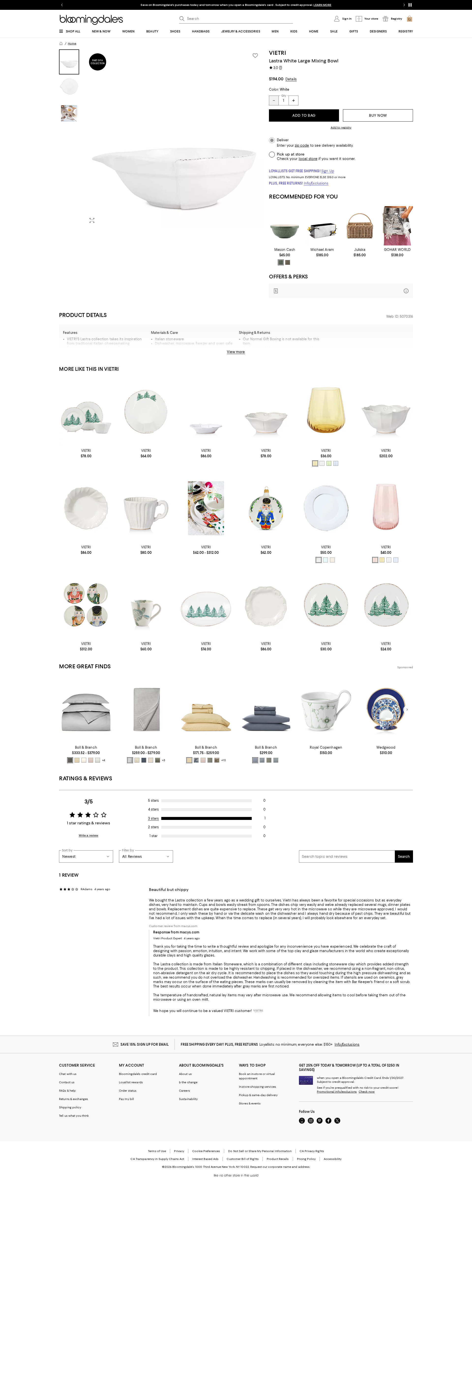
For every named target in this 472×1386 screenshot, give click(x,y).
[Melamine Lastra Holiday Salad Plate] (386, 605)
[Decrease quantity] (274, 100)
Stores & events (250, 1103)
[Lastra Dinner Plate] (326, 508)
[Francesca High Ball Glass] (386, 508)
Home (72, 43)
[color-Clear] (322, 463)
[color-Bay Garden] (196, 760)
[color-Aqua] (325, 559)
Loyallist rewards (131, 1082)
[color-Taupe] (287, 262)
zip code (302, 145)
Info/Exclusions (316, 183)
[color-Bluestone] (275, 760)
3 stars (153, 818)
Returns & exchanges (73, 1099)
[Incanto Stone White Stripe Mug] (146, 508)
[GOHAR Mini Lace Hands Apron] (397, 226)
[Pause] (410, 5)
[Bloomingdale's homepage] (61, 43)
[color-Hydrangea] (262, 760)
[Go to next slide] (404, 5)
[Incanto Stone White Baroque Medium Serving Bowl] (386, 411)
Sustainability (188, 1099)
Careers (184, 1090)
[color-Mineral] (143, 760)
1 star (153, 836)
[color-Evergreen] (280, 262)
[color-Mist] (97, 760)
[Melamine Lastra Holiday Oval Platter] (206, 605)
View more (236, 352)
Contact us (66, 1082)
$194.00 (276, 78)
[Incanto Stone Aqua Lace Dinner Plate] (266, 605)
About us (185, 1074)
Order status (127, 1090)
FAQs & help (67, 1090)
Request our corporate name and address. (280, 1167)
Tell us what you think (74, 1115)
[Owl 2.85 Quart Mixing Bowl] (285, 226)
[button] (161, 138)
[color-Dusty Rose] (90, 760)
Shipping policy (70, 1107)
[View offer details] (341, 291)
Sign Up (327, 171)
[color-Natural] (150, 760)
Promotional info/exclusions (337, 1091)
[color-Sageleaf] (157, 760)
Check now (367, 1091)
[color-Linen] (332, 559)
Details (291, 79)
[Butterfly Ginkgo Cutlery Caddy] (322, 226)
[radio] (281, 262)
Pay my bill (126, 1099)
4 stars (153, 809)
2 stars (153, 827)
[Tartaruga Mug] (146, 605)
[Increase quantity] (293, 100)
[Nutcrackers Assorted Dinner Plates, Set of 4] (86, 605)
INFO (276, 5)
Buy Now (378, 115)
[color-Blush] (375, 559)
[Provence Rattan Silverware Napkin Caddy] (360, 226)
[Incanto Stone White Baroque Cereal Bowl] (266, 411)
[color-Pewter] (70, 760)
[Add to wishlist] (255, 55)
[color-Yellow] (315, 463)
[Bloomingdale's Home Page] (91, 20)
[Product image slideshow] (174, 138)
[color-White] (318, 559)
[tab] (69, 61)
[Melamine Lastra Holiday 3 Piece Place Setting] (86, 411)
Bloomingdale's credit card (138, 1074)
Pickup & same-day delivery (258, 1095)
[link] (285, 256)
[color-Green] (328, 463)
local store (308, 158)
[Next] (407, 226)
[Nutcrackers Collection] (206, 508)
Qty (283, 95)
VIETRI (277, 52)
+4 (103, 760)
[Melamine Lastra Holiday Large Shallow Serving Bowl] (146, 411)
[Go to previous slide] (62, 5)
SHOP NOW (290, 5)
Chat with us (67, 1074)
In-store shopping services (257, 1086)
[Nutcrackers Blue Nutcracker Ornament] (266, 508)
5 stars (153, 800)
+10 (223, 760)
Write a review (89, 835)
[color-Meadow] (209, 760)
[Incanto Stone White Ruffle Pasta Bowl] (86, 508)
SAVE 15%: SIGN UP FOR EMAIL (144, 1044)
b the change (188, 1082)
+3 (163, 760)
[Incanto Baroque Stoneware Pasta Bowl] (206, 411)
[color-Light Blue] (335, 463)
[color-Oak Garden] (216, 760)
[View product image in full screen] (92, 220)
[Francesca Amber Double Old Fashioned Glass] (326, 411)
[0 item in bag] (409, 19)
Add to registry (341, 127)
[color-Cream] (83, 760)
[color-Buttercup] (76, 760)
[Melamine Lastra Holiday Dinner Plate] (326, 605)
